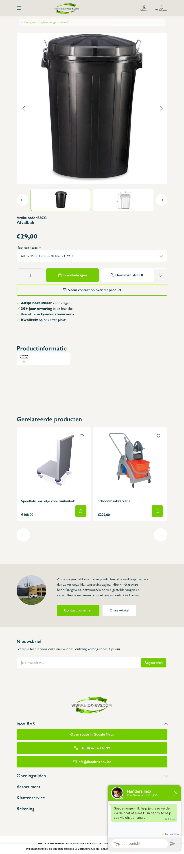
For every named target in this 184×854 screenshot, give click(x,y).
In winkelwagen (75, 275)
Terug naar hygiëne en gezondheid (46, 22)
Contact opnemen (78, 610)
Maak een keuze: (28, 247)
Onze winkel (119, 610)
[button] (24, 108)
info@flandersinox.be (94, 762)
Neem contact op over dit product (94, 290)
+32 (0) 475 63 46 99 (94, 748)
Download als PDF (129, 275)
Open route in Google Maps (92, 734)
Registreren (154, 662)
